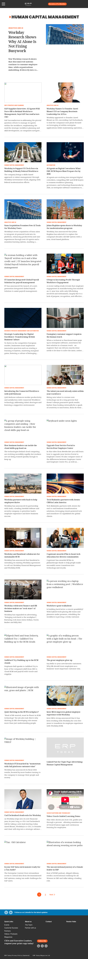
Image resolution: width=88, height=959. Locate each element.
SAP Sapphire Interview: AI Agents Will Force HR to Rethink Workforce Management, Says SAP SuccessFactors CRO (22, 112)
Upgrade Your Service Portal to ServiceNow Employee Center (61, 446)
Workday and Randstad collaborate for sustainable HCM (22, 555)
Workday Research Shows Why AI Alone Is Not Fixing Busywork (22, 41)
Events (6, 925)
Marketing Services (78, 4)
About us (28, 921)
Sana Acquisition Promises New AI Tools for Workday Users (22, 226)
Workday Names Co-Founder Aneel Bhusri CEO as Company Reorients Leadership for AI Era (62, 111)
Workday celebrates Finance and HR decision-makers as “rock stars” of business (20, 608)
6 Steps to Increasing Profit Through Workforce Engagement (63, 281)
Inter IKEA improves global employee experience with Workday (63, 713)
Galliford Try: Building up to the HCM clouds (21, 661)
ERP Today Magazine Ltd (41, 955)
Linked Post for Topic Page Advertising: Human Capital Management (65, 763)
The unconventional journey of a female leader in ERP (65, 868)
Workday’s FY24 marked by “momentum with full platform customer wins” (22, 765)
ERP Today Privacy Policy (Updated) (17, 955)
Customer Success (11, 928)
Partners (7, 931)
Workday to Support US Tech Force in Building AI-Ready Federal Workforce (21, 169)
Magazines (8, 937)
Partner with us (30, 928)
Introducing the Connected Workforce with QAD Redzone (21, 392)
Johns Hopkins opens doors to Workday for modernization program (64, 226)
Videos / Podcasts (10, 934)
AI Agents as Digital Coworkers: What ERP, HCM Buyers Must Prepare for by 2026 (64, 171)
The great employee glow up (59, 660)
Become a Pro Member (57, 4)
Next (52, 894)
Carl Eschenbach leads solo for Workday (22, 815)
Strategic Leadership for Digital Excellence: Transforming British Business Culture (19, 337)
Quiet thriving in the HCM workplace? (21, 712)
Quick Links (8, 921)
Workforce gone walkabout (59, 605)
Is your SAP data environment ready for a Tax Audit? (22, 868)
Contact (49, 921)
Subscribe (42, 941)
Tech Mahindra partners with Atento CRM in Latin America (63, 501)
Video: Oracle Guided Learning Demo (63, 816)
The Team (28, 925)
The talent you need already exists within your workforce (65, 392)
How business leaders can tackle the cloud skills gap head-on (20, 446)
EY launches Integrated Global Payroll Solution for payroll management (21, 281)
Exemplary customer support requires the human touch (64, 335)
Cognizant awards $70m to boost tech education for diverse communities (63, 555)
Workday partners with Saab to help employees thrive (20, 501)
